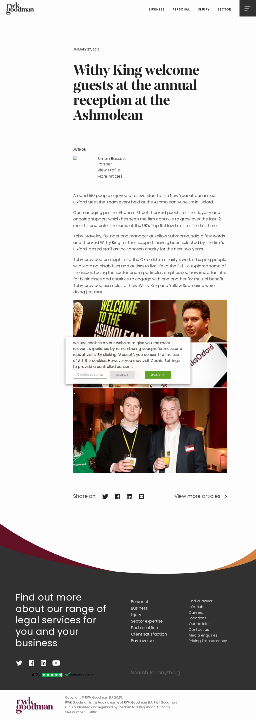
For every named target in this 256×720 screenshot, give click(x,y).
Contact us (199, 630)
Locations (197, 618)
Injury (204, 9)
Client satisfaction (149, 635)
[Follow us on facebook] (32, 663)
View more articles (197, 496)
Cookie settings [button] (90, 374)
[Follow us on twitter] (19, 663)
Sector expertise (147, 622)
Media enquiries (203, 636)
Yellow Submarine (172, 236)
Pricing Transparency (208, 641)
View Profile (109, 170)
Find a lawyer (200, 601)
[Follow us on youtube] (56, 663)
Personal (181, 9)
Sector (224, 9)
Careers (196, 613)
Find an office (144, 628)
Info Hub (196, 607)
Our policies (199, 624)
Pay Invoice (142, 641)
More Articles (110, 177)
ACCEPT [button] (158, 375)
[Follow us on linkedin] (44, 663)
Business (156, 9)
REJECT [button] (122, 375)
